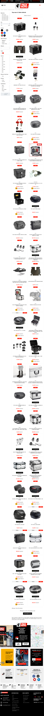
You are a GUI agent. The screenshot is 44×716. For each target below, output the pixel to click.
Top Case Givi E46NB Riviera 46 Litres (19, 406)
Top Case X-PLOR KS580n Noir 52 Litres (19, 36)
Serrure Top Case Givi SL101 (19, 85)
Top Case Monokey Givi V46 (35, 599)
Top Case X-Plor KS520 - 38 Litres (35, 59)
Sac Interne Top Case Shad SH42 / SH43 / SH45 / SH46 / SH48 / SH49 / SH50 (19, 429)
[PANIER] (40, 5)
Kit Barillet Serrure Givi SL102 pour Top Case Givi (19, 357)
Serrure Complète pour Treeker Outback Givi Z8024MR (35, 85)
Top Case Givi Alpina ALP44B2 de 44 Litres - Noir (19, 160)
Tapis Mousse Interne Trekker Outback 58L (19, 60)
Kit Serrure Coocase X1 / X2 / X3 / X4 (35, 184)
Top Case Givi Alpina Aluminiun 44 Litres (35, 406)
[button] (18, 644)
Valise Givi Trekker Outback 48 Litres (19, 548)
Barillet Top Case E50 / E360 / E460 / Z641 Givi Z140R (19, 135)
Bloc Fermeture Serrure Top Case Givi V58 (19, 452)
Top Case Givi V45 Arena (35, 134)
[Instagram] (38, 676)
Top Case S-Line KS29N (35, 524)
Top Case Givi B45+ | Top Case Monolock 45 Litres (35, 109)
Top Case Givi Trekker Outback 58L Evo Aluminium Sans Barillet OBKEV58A (35, 259)
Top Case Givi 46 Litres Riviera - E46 (35, 498)
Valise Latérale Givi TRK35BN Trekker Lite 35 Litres (35, 574)
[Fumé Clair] (1, 53)
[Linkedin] (38, 679)
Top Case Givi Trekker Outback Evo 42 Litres (19, 184)
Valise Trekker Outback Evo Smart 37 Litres (35, 235)
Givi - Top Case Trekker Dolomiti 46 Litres (19, 574)
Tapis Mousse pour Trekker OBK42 (35, 281)
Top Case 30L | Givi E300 (19, 524)
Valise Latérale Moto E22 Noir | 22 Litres (19, 499)
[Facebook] (33, 676)
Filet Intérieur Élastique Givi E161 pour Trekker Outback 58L (35, 160)
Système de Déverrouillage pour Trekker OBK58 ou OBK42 (19, 382)
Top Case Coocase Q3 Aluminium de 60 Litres (19, 476)
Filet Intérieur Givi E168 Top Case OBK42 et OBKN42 (19, 305)
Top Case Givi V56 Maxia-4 (19, 599)
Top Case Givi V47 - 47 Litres (19, 330)
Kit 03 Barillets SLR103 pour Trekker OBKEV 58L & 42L (19, 258)
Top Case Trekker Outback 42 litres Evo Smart (35, 429)
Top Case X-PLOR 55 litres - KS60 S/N (35, 357)
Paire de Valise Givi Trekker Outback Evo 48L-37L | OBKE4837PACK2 (35, 476)
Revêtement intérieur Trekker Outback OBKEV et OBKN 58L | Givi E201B (35, 331)
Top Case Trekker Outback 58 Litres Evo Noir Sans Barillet (19, 109)
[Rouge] (3, 53)
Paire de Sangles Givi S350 (35, 304)
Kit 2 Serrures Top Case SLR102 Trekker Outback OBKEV (35, 452)
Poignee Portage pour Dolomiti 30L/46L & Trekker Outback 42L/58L (35, 382)
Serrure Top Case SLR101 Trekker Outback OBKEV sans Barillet (35, 36)
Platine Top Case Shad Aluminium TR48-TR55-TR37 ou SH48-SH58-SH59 (20, 282)
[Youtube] (34, 679)
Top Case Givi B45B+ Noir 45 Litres (19, 234)
